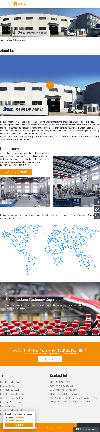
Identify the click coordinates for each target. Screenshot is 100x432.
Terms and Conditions (14, 420)
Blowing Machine (8, 386)
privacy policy (21, 417)
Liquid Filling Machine (10, 382)
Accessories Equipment (11, 410)
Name (68, 391)
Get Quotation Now (50, 359)
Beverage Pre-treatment (11, 402)
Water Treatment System (11, 398)
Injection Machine (8, 406)
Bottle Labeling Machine (11, 390)
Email (68, 408)
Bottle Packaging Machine (12, 394)
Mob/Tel (69, 397)
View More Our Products (16, 172)
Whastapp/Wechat (73, 402)
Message (69, 413)
